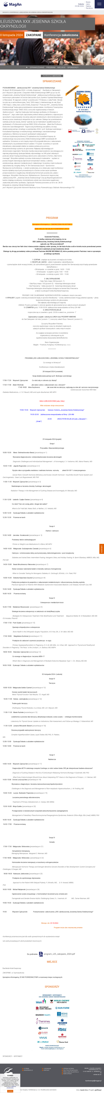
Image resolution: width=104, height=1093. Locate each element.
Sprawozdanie (37, 67)
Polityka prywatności (70, 1070)
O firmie (26, 1068)
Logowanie (47, 1068)
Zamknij (10, 1091)
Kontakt (46, 1070)
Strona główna (68, 1068)
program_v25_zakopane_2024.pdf (59, 954)
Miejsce (61, 67)
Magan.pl (6, 12)
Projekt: (95, 1090)
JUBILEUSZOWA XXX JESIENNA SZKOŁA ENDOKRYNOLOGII (36, 12)
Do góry (26, 67)
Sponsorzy (73, 67)
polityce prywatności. (11, 1087)
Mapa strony (67, 1073)
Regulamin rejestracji (71, 1072)
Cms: (82, 1090)
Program (50, 67)
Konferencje (14, 12)
